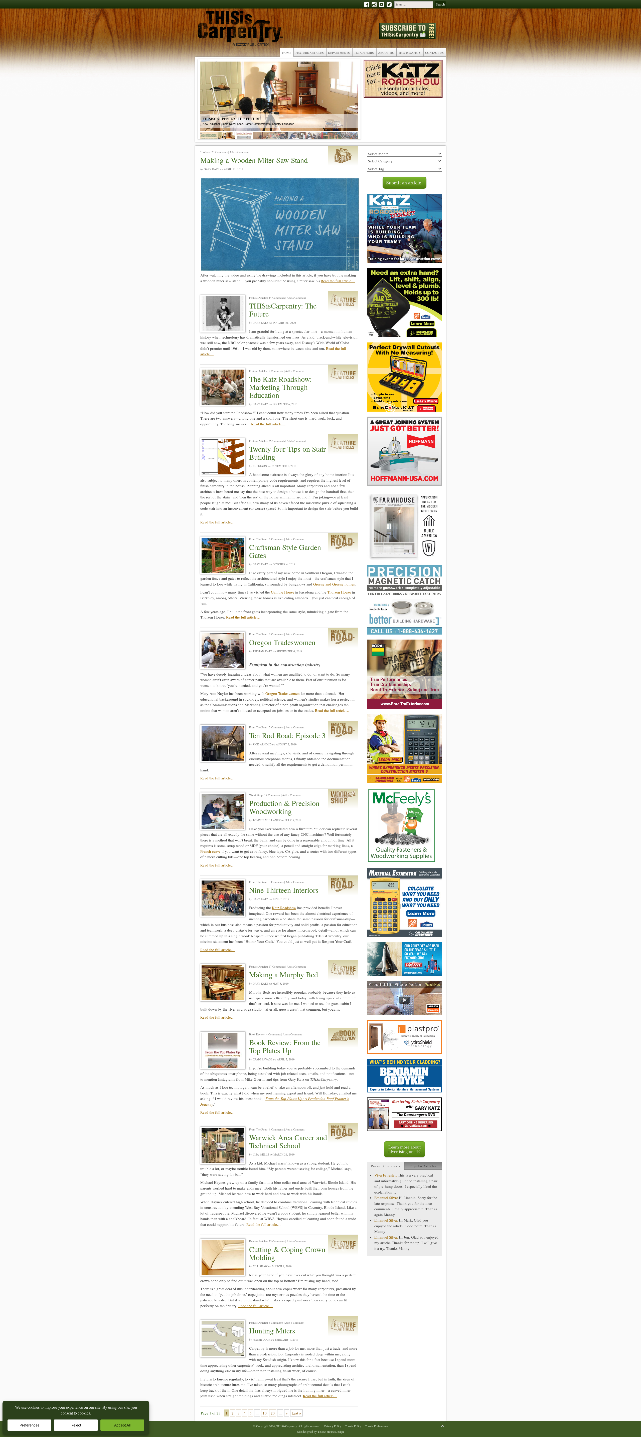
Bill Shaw (260, 1266)
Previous (208, 101)
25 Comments (277, 1241)
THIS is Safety (409, 53)
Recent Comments (386, 1166)
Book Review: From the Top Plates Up (284, 1046)
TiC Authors (364, 53)
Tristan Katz (262, 651)
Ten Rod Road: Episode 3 (287, 735)
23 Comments (220, 152)
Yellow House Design (330, 1431)
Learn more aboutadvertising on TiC (404, 1149)
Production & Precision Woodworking (284, 807)
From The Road (258, 539)
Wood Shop (256, 795)
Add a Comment (239, 152)
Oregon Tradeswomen (282, 642)
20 (273, 1412)
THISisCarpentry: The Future (282, 310)
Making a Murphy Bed (283, 974)
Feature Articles (309, 53)
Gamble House (282, 592)
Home (286, 53)
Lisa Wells (261, 1154)
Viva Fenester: (385, 1175)
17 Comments (277, 966)
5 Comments (276, 371)
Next (351, 101)
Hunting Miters (272, 1330)
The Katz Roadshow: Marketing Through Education (280, 387)
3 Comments (276, 882)
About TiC (386, 53)
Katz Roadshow (284, 907)
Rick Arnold (262, 744)
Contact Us (434, 53)
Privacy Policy (333, 1426)
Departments (339, 53)
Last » (296, 1412)
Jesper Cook (261, 1339)
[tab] (385, 1166)
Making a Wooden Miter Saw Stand (254, 160)
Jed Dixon (260, 466)
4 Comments (273, 1034)
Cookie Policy (353, 1426)
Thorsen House (339, 592)
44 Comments (277, 298)
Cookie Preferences (376, 1426)
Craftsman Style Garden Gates (285, 551)
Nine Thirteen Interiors (283, 890)
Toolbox (205, 152)
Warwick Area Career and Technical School (288, 1141)
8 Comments (276, 1322)
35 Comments (277, 441)
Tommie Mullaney (267, 820)
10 (265, 1412)
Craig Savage (262, 1059)
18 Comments (272, 795)
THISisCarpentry (240, 29)
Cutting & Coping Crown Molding (287, 1253)
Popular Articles (423, 1166)
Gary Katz (211, 169)
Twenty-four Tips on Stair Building (287, 453)
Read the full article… (338, 280)
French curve (210, 851)
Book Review (257, 1034)
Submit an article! (404, 182)
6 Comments (276, 539)
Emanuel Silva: (386, 1197)
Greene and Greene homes (334, 584)
